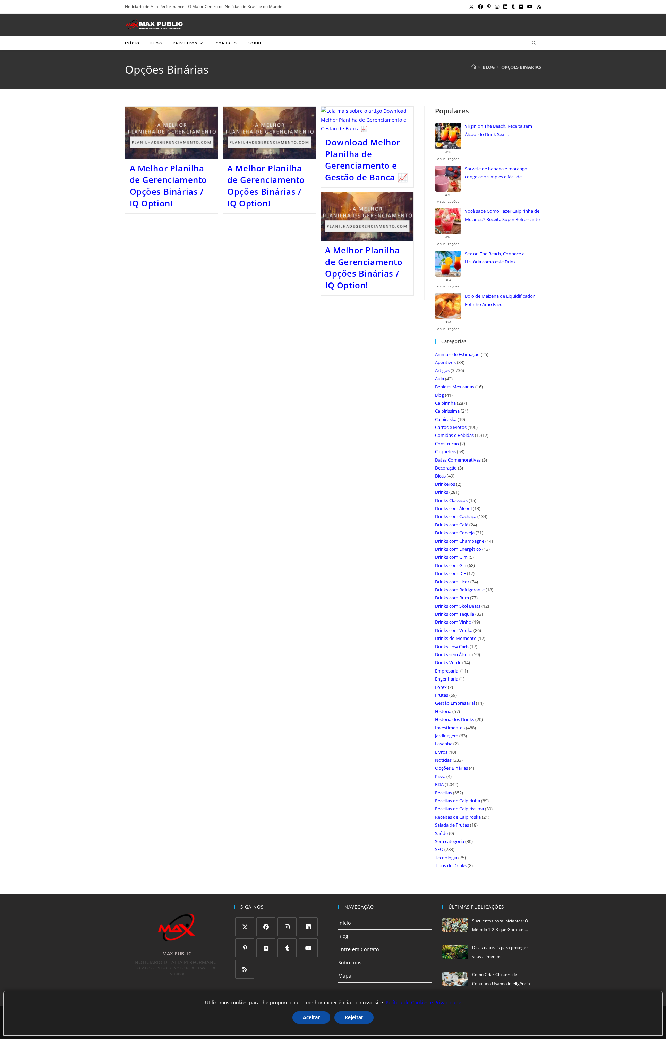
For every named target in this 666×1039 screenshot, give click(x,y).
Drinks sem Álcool (453, 654)
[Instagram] (287, 926)
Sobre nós (349, 962)
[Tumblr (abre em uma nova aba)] (513, 6)
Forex (441, 687)
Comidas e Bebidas (454, 435)
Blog (439, 395)
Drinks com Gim (451, 557)
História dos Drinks (454, 719)
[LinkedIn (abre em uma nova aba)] (505, 6)
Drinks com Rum (452, 597)
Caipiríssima (447, 411)
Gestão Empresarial (455, 703)
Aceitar (311, 1017)
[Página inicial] (473, 67)
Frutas (441, 695)
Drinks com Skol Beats (457, 606)
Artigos (442, 370)
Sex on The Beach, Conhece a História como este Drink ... (494, 258)
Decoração (446, 468)
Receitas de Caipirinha (457, 800)
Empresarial (447, 671)
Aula (439, 378)
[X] (244, 926)
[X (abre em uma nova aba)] (471, 6)
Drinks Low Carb (452, 646)
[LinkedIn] (308, 926)
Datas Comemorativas (458, 460)
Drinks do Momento (456, 638)
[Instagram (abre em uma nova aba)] (497, 6)
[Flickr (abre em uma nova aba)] (521, 6)
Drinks (441, 492)
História (443, 711)
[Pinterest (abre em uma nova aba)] (489, 6)
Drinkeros (445, 484)
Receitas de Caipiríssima (459, 808)
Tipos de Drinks (451, 865)
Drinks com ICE (450, 573)
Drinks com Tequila (454, 614)
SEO (439, 849)
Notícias (443, 760)
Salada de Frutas (452, 825)
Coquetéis (445, 451)
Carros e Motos (451, 427)
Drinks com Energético (458, 549)
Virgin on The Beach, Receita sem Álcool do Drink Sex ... (498, 130)
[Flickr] (265, 947)
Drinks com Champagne (459, 541)
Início (344, 923)
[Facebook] (265, 926)
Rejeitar (354, 1017)
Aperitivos (445, 362)
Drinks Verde (448, 662)
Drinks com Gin (450, 565)
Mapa (344, 975)
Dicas (440, 476)
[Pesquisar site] (534, 43)
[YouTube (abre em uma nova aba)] (530, 6)
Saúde (441, 833)
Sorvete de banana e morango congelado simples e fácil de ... (496, 173)
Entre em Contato (358, 949)
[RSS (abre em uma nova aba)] (538, 6)
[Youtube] (308, 947)
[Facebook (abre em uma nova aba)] (480, 6)
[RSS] (244, 969)
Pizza (440, 776)
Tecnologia (446, 857)
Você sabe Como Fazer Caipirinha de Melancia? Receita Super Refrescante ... (502, 216)
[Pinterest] (244, 947)
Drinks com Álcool (453, 508)
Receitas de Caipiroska (458, 817)
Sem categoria (449, 841)
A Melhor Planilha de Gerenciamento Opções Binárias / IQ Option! (168, 185)
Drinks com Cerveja (455, 533)
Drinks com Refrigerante (460, 589)
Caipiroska (445, 419)
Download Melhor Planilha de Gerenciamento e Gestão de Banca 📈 (366, 159)
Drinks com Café (451, 525)
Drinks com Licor (452, 581)
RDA (439, 784)
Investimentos (450, 728)
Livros (441, 752)
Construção (447, 443)
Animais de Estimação (457, 354)
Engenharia (446, 679)
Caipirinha (445, 403)
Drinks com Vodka (453, 630)
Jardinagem (446, 736)
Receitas (443, 792)
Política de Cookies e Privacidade (423, 1002)
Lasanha (443, 744)
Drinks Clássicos (451, 500)
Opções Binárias (521, 67)
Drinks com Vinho (453, 622)
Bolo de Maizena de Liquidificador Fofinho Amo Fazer (500, 300)
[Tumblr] (287, 947)
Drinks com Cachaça (455, 516)
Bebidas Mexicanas (454, 386)
